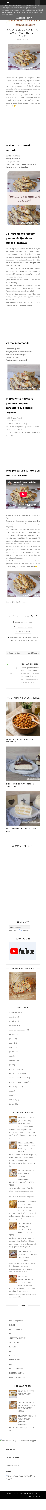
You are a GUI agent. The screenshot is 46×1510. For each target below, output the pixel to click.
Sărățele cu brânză (13, 156)
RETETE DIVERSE (16, 1369)
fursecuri (12, 1034)
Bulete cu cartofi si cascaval (16, 360)
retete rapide (14, 1087)
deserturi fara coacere (17, 1030)
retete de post (14, 1069)
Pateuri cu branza (12, 357)
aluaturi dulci (14, 1012)
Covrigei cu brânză (13, 161)
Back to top (34, 1496)
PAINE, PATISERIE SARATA (19, 1377)
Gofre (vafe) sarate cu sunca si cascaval (21, 164)
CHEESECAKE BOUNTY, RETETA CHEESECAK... (20, 785)
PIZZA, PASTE (14, 1360)
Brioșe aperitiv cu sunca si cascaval (19, 352)
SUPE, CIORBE (14, 1342)
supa (11, 1095)
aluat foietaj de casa (32, 263)
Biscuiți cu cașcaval (13, 159)
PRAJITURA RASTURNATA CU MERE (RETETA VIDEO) (27, 1279)
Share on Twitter (24, 627)
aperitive (17, 637)
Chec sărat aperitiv (13, 349)
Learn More (20, 18)
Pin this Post (24, 632)
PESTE (11, 1364)
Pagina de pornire (16, 1321)
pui (10, 1065)
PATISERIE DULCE (16, 1373)
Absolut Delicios (29, 664)
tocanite (12, 1100)
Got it (29, 18)
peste (11, 1047)
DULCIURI (13, 1355)
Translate (26, 930)
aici (19, 265)
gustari (24, 637)
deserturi (12, 1026)
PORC (11, 1351)
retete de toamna (16, 1073)
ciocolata (12, 1021)
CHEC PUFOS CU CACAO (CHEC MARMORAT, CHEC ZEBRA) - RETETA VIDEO (21, 1229)
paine (11, 1039)
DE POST (12, 1347)
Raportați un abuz (12, 1465)
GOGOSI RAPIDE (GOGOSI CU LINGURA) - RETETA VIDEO (27, 1254)
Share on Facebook (23, 622)
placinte (12, 1052)
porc (11, 1056)
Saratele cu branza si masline (17, 167)
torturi (11, 1104)
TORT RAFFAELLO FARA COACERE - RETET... (22, 830)
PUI (10, 1334)
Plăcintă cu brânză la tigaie (16, 354)
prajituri (12, 1060)
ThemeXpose (22, 1493)
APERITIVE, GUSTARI (17, 1338)
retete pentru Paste (23, 640)
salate (11, 1091)
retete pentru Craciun (17, 1078)
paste (11, 1043)
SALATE (12, 1325)
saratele (34, 640)
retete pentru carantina (18, 1082)
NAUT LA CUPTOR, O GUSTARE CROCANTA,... (20, 740)
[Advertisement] (23, 128)
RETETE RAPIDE (15, 1329)
